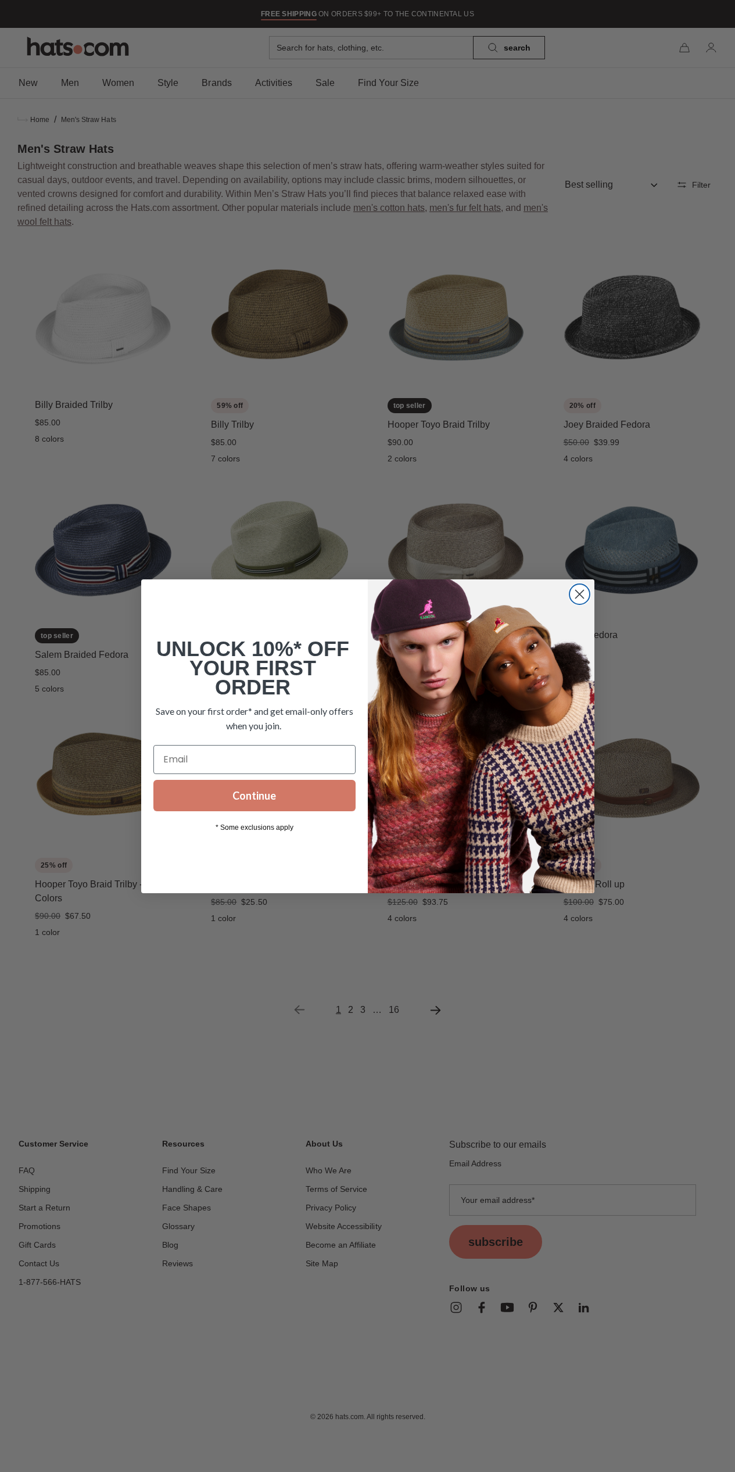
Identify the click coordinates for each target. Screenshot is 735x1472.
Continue (254, 795)
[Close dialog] (579, 594)
